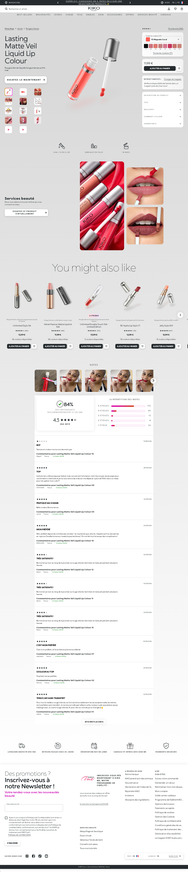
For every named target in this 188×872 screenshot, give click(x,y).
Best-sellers (24, 15)
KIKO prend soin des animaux (139, 778)
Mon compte (161, 791)
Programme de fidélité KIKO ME (170, 799)
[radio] (8, 92)
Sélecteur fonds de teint (91, 840)
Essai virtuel (85, 835)
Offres (130, 15)
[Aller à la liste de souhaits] (175, 8)
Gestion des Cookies (165, 817)
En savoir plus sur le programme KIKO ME (94, 804)
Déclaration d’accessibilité (167, 833)
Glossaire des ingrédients (137, 799)
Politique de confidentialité (19, 835)
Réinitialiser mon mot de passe (169, 787)
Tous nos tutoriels (88, 848)
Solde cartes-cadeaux (165, 795)
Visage (70, 15)
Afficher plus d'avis (94, 722)
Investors (129, 795)
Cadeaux (166, 15)
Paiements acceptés (164, 808)
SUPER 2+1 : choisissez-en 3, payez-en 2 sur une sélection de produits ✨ (94, 2)
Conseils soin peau (89, 844)
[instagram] (27, 856)
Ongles (90, 15)
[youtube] (46, 856)
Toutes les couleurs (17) (163, 53)
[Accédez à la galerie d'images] (94, 72)
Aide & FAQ (160, 774)
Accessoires (114, 15)
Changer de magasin (173, 79)
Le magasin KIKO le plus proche (170, 838)
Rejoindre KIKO (132, 791)
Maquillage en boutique (91, 831)
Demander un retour (165, 782)
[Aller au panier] (181, 8)
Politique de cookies (164, 812)
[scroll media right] (153, 381)
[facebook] (33, 856)
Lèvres (58, 15)
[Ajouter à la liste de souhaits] (179, 68)
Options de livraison (164, 804)
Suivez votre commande (166, 778)
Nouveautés (43, 15)
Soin (101, 15)
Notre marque (132, 774)
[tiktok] (39, 856)
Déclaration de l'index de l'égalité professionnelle (148, 787)
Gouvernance (131, 782)
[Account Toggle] (168, 8)
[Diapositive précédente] (57, 2)
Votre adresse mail (12, 804)
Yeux (80, 15)
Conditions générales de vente (169, 825)
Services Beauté (147, 15)
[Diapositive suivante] (130, 2)
